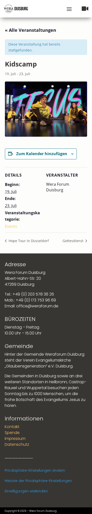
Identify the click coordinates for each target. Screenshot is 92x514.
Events (11, 226)
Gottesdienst (73, 240)
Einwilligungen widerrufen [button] (26, 491)
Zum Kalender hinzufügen (41, 153)
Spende (12, 432)
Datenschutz (17, 444)
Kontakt (12, 427)
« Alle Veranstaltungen (30, 30)
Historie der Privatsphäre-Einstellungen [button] (38, 480)
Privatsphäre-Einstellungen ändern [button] (35, 470)
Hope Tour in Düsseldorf (28, 240)
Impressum (15, 438)
